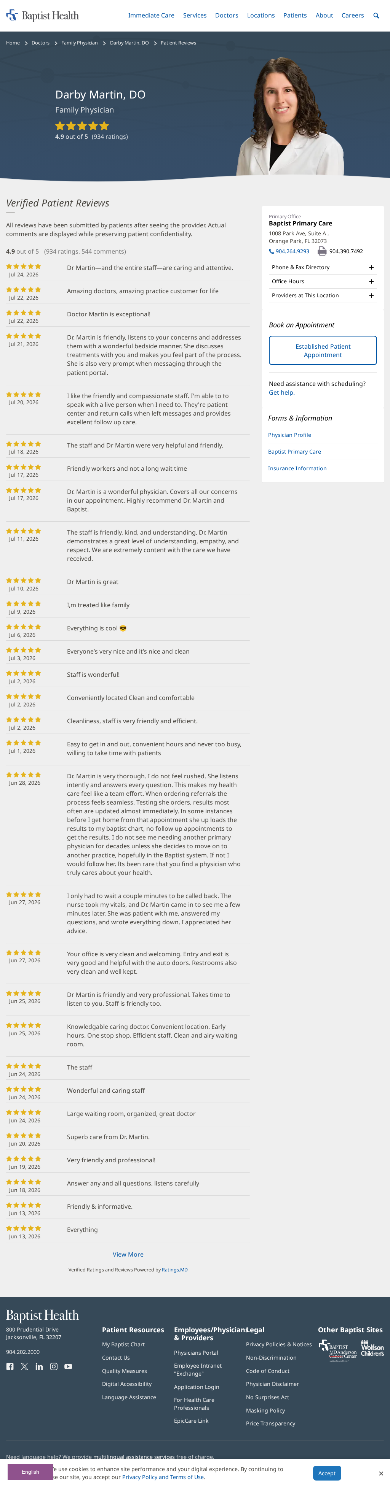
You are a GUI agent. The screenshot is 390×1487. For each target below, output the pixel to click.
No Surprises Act (267, 1397)
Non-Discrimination (271, 1357)
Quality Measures (124, 1370)
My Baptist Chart (123, 1344)
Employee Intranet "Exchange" (198, 1369)
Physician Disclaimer (272, 1383)
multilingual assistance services (134, 1456)
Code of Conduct (267, 1370)
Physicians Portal (196, 1352)
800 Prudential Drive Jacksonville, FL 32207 (33, 1333)
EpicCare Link (191, 1420)
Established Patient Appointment (331, 353)
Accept (327, 1473)
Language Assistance (129, 1397)
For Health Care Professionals (194, 1403)
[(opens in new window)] (372, 1353)
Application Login (196, 1386)
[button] (151, 15)
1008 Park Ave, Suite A (299, 237)
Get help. (282, 392)
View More (128, 1254)
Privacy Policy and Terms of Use (163, 1477)
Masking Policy (265, 1410)
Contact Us (116, 1357)
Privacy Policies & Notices (279, 1344)
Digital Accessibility (127, 1383)
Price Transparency (270, 1423)
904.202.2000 (23, 1351)
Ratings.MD (175, 1269)
